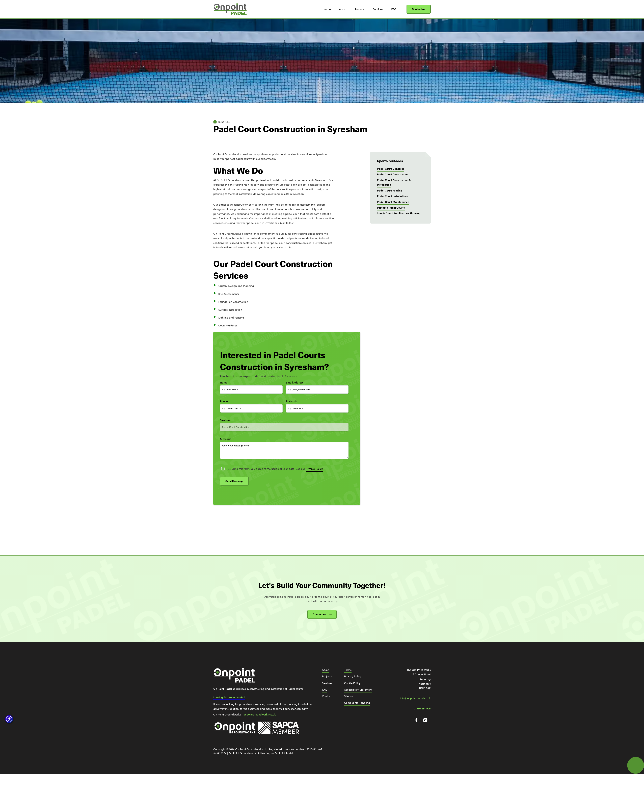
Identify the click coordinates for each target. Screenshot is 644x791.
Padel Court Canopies (390, 168)
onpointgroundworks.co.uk (260, 714)
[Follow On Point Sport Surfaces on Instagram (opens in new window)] (425, 720)
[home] (230, 9)
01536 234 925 (422, 708)
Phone (224, 401)
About (342, 9)
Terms (348, 670)
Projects (359, 9)
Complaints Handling (357, 702)
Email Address (294, 382)
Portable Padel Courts (391, 207)
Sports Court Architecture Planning (398, 213)
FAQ (393, 9)
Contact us (418, 9)
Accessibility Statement (358, 689)
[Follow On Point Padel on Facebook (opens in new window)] (416, 720)
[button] (9, 719)
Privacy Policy (352, 676)
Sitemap (349, 696)
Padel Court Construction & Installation (394, 182)
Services (378, 9)
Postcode (291, 401)
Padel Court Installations (392, 196)
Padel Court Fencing (389, 190)
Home (327, 9)
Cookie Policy (352, 683)
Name (223, 382)
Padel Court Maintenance (393, 202)
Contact (327, 696)
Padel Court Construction (392, 174)
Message (225, 439)
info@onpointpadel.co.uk (415, 698)
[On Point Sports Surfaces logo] (234, 676)
